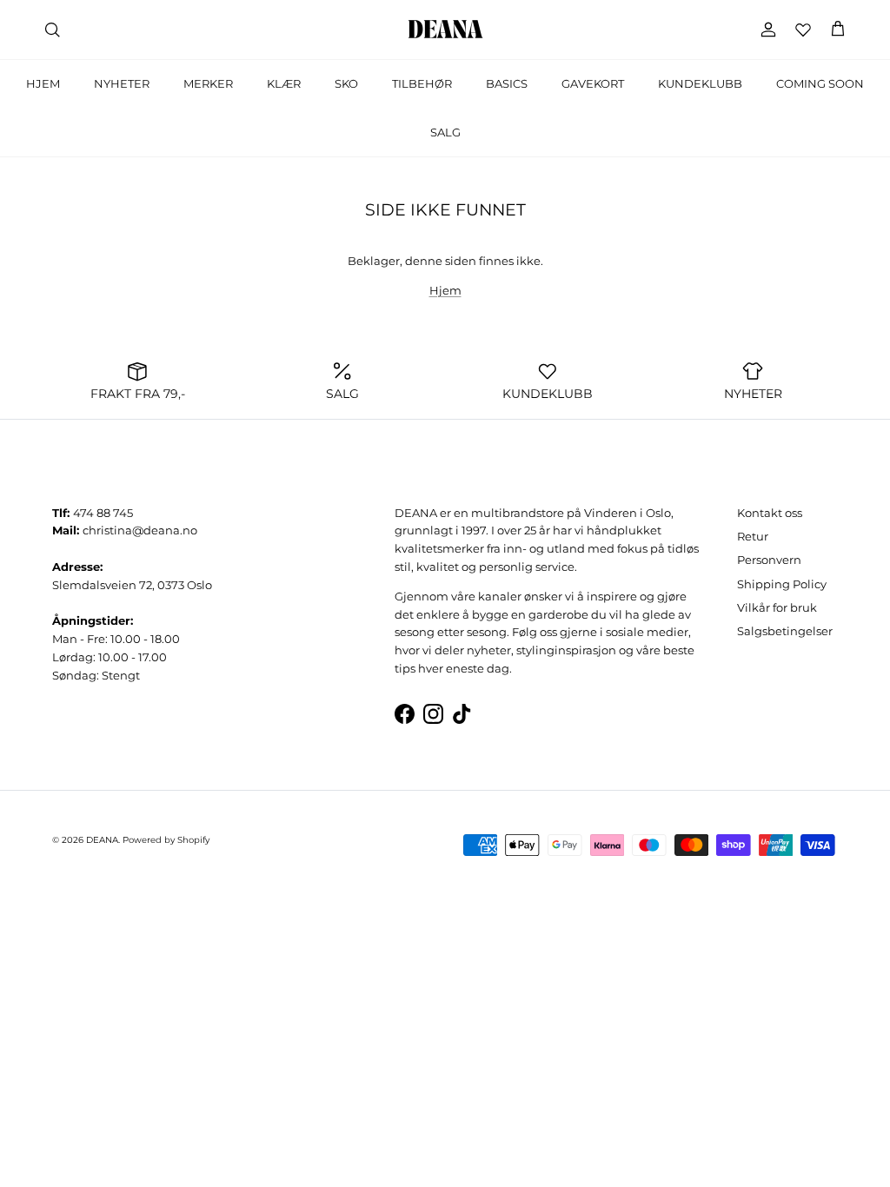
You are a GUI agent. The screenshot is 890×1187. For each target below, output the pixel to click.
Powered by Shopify (166, 839)
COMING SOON (820, 83)
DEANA (102, 839)
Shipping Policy (782, 584)
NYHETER (121, 83)
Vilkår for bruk (777, 607)
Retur (752, 536)
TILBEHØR (422, 83)
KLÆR (284, 83)
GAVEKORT (592, 83)
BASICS (507, 83)
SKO (346, 83)
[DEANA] (445, 29)
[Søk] (52, 29)
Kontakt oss (769, 513)
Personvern (769, 560)
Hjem (445, 290)
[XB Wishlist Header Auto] (803, 29)
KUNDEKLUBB (700, 83)
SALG (445, 132)
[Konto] (765, 29)
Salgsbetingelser (785, 631)
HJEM (43, 83)
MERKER (208, 83)
